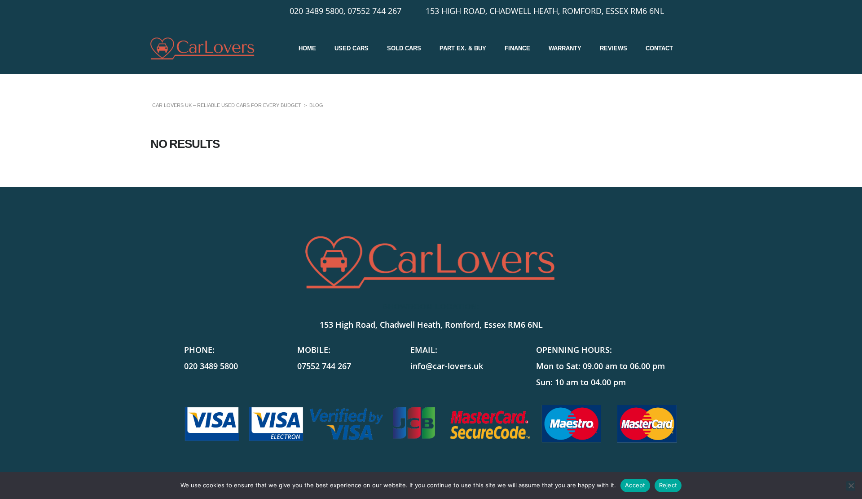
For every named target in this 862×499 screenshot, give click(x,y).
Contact (659, 48)
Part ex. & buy (463, 48)
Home (307, 48)
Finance (517, 48)
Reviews (613, 48)
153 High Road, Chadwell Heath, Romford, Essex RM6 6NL (431, 324)
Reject (668, 485)
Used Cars (351, 48)
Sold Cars (404, 48)
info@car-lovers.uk (446, 366)
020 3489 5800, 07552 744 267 (345, 10)
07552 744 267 (324, 366)
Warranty (565, 48)
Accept (635, 485)
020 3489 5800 (211, 366)
